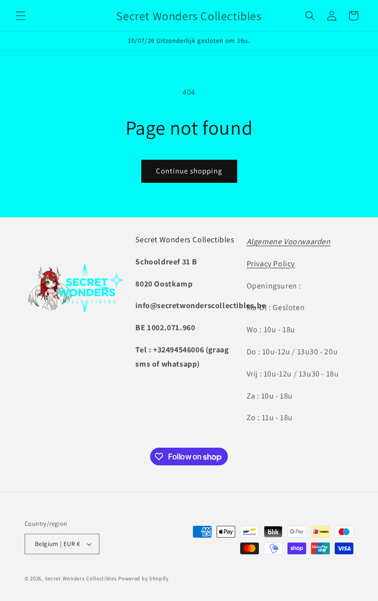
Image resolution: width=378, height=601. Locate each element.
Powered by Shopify (143, 578)
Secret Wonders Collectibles (81, 578)
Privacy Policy (271, 263)
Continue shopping (189, 170)
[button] (21, 16)
